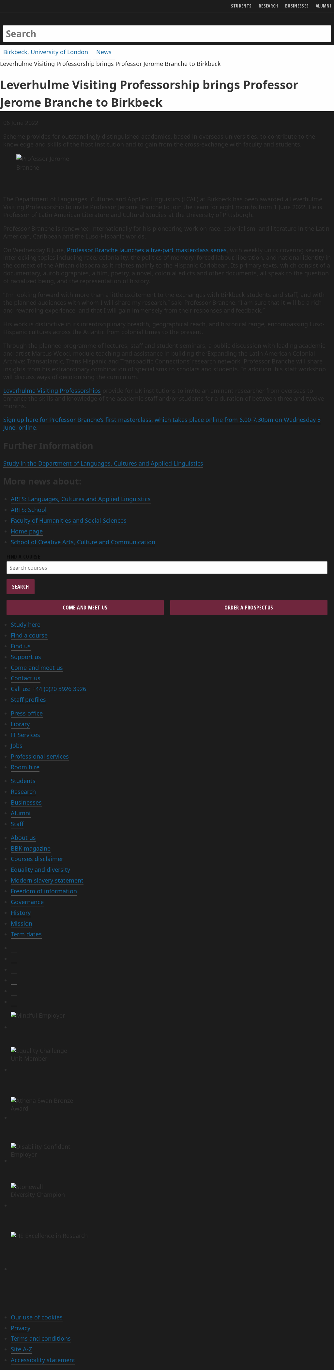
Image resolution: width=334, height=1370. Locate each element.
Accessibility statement (43, 1360)
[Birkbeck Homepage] (28, 27)
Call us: (48, 689)
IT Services (25, 735)
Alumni (21, 813)
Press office (27, 713)
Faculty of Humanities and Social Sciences (69, 520)
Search (20, 586)
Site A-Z (21, 1349)
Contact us (25, 678)
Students (23, 781)
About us (23, 837)
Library (20, 724)
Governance (27, 902)
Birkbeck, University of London (45, 52)
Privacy (20, 1328)
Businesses (26, 802)
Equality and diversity (40, 869)
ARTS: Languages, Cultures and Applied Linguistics (81, 499)
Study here (25, 624)
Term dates (26, 934)
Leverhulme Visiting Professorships (52, 390)
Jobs (17, 745)
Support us (26, 657)
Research (23, 791)
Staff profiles (28, 699)
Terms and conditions (41, 1338)
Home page (27, 531)
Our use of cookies (37, 1317)
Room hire (25, 767)
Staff (17, 824)
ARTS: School (29, 510)
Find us (21, 646)
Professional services (40, 756)
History (21, 912)
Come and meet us (37, 667)
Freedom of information (44, 891)
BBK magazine (31, 848)
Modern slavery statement (47, 880)
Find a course (29, 635)
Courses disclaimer (37, 859)
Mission (21, 923)
